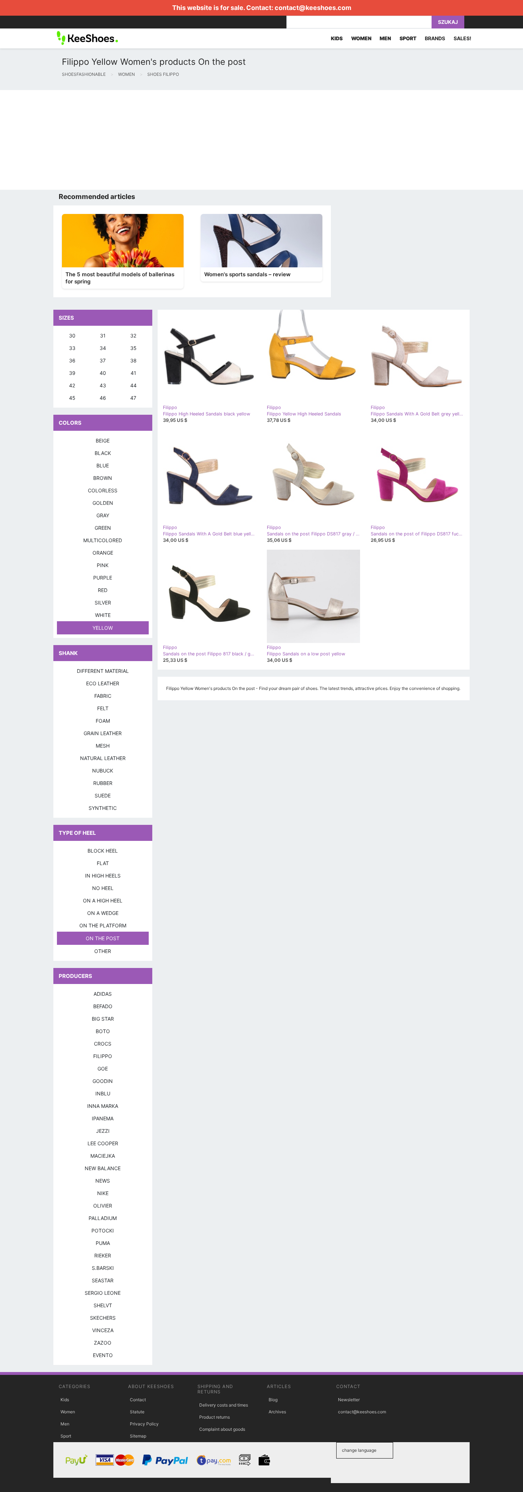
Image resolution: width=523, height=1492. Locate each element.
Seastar (102, 1280)
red (102, 590)
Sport (65, 1436)
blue (102, 465)
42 (72, 385)
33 (72, 348)
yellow (103, 628)
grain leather (103, 733)
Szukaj (448, 22)
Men (64, 1423)
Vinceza (102, 1330)
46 (103, 398)
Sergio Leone (103, 1293)
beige (103, 441)
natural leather (103, 758)
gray (102, 515)
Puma (103, 1243)
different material (103, 671)
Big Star (103, 1019)
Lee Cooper (103, 1143)
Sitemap (138, 1436)
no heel (102, 888)
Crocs (102, 1044)
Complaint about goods (222, 1429)
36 (72, 360)
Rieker (102, 1255)
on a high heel (102, 900)
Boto (103, 1031)
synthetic (103, 808)
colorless (102, 490)
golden (103, 503)
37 (103, 360)
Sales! (462, 38)
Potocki (102, 1230)
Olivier (102, 1206)
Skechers (103, 1318)
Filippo (102, 1056)
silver (103, 603)
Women (67, 1411)
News (102, 1181)
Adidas (103, 994)
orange (103, 553)
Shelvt (103, 1305)
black (103, 453)
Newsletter (349, 1399)
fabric (102, 696)
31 (103, 336)
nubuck (102, 771)
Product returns (214, 1417)
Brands (435, 38)
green (103, 528)
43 (103, 385)
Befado (102, 1006)
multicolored (102, 540)
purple (102, 578)
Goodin (103, 1081)
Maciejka (102, 1156)
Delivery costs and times (223, 1405)
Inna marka (102, 1106)
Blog (273, 1399)
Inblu (102, 1093)
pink (103, 565)
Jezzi (103, 1131)
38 (133, 360)
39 (72, 373)
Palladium (103, 1218)
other (102, 951)
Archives (277, 1411)
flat (103, 863)
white (103, 615)
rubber (102, 783)
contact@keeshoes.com (313, 7)
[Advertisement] (213, 140)
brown (102, 478)
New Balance (103, 1168)
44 (133, 385)
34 (103, 348)
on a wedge (102, 913)
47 (133, 398)
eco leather (102, 683)
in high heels (103, 876)
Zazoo (102, 1343)
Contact (138, 1399)
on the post (103, 938)
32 (133, 336)
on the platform (102, 925)
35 (133, 348)
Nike (103, 1193)
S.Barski (103, 1268)
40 (103, 373)
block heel (103, 851)
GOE (102, 1069)
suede (103, 795)
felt (103, 708)
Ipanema (102, 1118)
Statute (137, 1411)
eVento (103, 1355)
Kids (64, 1399)
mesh (103, 746)
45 (72, 398)
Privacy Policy (144, 1423)
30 (72, 336)
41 (133, 373)
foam (103, 721)
